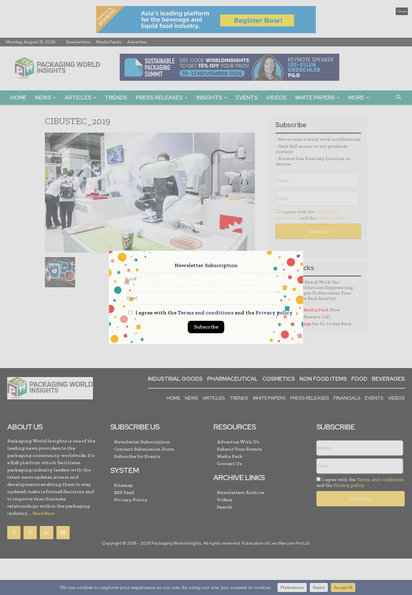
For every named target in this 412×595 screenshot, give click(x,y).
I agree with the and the (213, 313)
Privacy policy (274, 313)
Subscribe (206, 327)
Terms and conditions (205, 313)
